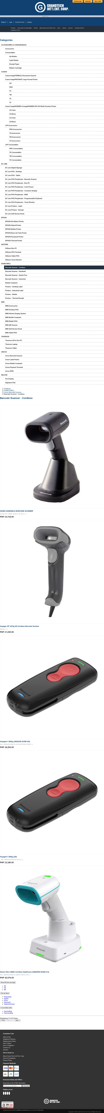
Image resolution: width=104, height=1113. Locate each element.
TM (10, 95)
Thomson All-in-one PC (13, 340)
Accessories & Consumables (24, 28)
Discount (7, 1002)
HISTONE (4, 244)
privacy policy (7, 1060)
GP (10, 83)
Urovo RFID (9, 371)
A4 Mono (12, 121)
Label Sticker (14, 60)
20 (5, 986)
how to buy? (7, 1043)
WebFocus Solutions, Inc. (24, 1110)
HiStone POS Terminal (13, 252)
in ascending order (6, 1007)
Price (6, 1000)
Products (13, 28)
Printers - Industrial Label (14, 290)
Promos (36, 28)
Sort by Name (5, 993)
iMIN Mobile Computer (13, 317)
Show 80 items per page (8, 982)
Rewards (88, 1)
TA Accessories (14, 133)
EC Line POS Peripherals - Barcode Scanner (21, 179)
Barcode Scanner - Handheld (15, 271)
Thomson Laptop (11, 344)
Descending (8, 1013)
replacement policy (9, 1041)
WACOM (4, 375)
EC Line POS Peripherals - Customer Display (21, 191)
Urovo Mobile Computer (13, 363)
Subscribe (26, 1086)
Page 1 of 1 (10, 1020)
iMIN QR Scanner (11, 325)
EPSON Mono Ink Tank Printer (16, 233)
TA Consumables (15, 152)
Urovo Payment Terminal (14, 367)
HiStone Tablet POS (12, 256)
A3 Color (12, 110)
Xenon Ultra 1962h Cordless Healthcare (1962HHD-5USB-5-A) (24, 972)
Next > (18, 1020)
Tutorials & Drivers (79, 28)
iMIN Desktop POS (11, 310)
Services (70, 28)
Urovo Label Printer (12, 359)
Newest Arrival (9, 1004)
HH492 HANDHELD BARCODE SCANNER (16, 511)
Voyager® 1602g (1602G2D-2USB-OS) (15, 741)
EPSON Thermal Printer (13, 240)
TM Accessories (15, 137)
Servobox (40, 1110)
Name (6, 998)
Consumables (10, 52)
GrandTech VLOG (15, 30)
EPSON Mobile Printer (13, 229)
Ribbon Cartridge (15, 68)
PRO (11, 87)
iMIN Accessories (11, 306)
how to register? (8, 1045)
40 (5, 988)
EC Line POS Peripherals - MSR (16, 194)
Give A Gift (98, 1)
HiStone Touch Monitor (13, 260)
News (58, 28)
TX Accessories (14, 141)
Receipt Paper (14, 64)
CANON (4, 72)
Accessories (9, 49)
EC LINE (4, 164)
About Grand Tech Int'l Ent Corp (47, 28)
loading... (30, 22)
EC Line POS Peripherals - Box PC (17, 183)
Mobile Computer (11, 283)
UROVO (4, 352)
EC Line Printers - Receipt (14, 210)
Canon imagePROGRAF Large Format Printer (21, 79)
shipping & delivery (9, 1039)
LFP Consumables (11, 145)
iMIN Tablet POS (11, 333)
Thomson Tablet (11, 348)
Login (10, 22)
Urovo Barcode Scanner (13, 356)
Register (3, 22)
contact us (6, 1047)
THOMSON (5, 336)
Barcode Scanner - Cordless (15, 267)
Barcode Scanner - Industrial (15, 279)
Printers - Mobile (11, 294)
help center (7, 1037)
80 (5, 990)
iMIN (2, 302)
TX (10, 98)
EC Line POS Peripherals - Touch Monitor (20, 202)
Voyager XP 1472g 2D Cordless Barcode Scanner (19, 626)
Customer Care (19, 22)
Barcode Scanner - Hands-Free (16, 275)
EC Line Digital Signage (13, 168)
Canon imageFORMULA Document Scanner (20, 75)
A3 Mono (12, 114)
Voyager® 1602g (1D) (8, 857)
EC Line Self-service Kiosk (14, 214)
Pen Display (9, 379)
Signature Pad (10, 382)
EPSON (4, 217)
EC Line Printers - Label (13, 206)
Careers (64, 28)
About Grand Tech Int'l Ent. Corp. (13, 1056)
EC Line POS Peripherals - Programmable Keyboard (23, 198)
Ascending (8, 1011)
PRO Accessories (15, 129)
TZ (10, 102)
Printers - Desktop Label (13, 287)
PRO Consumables (16, 148)
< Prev (3, 1020)
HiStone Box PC (11, 248)
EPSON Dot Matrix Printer (14, 221)
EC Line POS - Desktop (13, 171)
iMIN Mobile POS (11, 321)
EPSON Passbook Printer (14, 237)
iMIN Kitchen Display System (15, 313)
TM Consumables (15, 156)
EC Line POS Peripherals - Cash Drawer (19, 187)
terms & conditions (9, 1058)
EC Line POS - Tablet (12, 175)
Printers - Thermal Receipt (14, 298)
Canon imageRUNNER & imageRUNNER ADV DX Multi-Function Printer (30, 106)
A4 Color (12, 118)
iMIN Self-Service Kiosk (13, 329)
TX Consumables (15, 160)
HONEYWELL (6, 263)
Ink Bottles (13, 56)
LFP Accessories (11, 125)
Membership (77, 1)
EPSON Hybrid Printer (13, 225)
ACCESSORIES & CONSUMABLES (13, 45)
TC (10, 91)
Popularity (7, 997)
